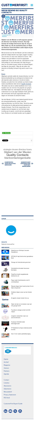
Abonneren (7, 386)
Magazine (7, 365)
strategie (7, 149)
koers (29, 149)
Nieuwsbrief (8, 392)
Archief (6, 362)
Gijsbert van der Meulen (17, 152)
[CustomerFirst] (14, 5)
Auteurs (6, 368)
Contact (6, 380)
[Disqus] (17, 192)
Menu (31, 5)
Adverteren (7, 389)
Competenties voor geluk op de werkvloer (10, 164)
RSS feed (7, 398)
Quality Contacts (26, 84)
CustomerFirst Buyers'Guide (13, 404)
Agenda (6, 374)
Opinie (6, 359)
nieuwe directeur (18, 149)
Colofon (6, 383)
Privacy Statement (10, 395)
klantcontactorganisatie (17, 157)
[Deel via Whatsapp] (17, 133)
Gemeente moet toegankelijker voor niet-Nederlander (25, 164)
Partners (6, 371)
